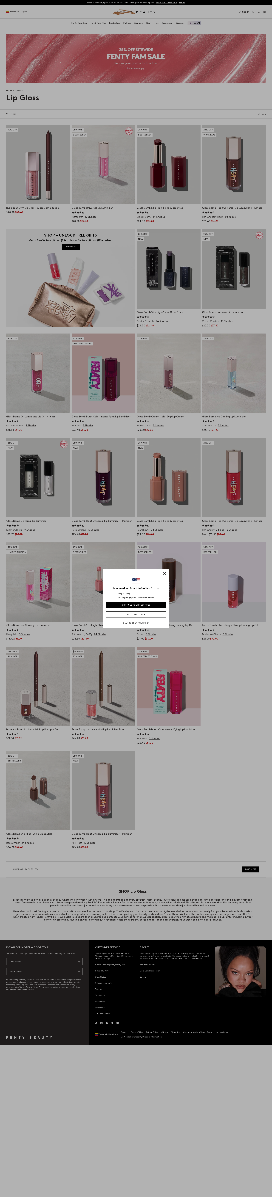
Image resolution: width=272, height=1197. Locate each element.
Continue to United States (136, 605)
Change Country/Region (136, 623)
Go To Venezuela (136, 614)
